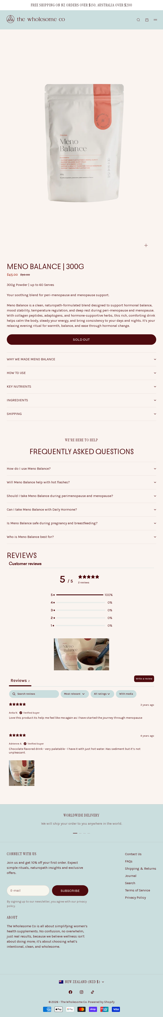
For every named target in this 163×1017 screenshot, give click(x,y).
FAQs (128, 861)
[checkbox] (126, 694)
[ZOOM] (146, 245)
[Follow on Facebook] (70, 992)
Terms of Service (137, 890)
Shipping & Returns (140, 868)
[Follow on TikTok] (92, 992)
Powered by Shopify (101, 1002)
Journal (130, 876)
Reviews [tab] (20, 680)
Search (130, 883)
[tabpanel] (81, 738)
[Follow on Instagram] (81, 992)
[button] (81, 594)
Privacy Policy (135, 897)
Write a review (144, 678)
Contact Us (133, 854)
